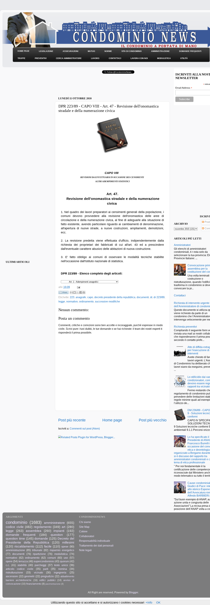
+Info (149, 602)
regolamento (43, 527)
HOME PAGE (23, 51)
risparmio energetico (62, 550)
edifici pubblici (47, 580)
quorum (64, 561)
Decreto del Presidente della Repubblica (40, 540)
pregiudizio (47, 576)
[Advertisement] (96, 86)
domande (41, 538)
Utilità (184, 58)
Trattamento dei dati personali (96, 545)
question (57, 534)
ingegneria (60, 572)
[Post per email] (78, 286)
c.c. (8, 565)
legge (61, 301)
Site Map (84, 526)
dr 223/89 (159, 297)
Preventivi (40, 58)
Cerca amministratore (69, 58)
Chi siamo (85, 522)
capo (90, 297)
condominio (16, 522)
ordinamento (86, 301)
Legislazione (46, 51)
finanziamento (33, 583)
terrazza (23, 561)
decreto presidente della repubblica (114, 297)
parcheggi (40, 565)
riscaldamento (24, 546)
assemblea (33, 531)
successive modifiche (107, 301)
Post (207, 221)
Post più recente (72, 420)
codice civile (15, 527)
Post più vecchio (153, 420)
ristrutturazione (14, 572)
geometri (29, 576)
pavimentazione (52, 584)
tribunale (37, 550)
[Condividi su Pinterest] (83, 292)
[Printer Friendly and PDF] (63, 293)
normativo (72, 301)
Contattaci (115, 58)
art (63, 527)
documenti (143, 297)
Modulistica (164, 58)
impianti (58, 531)
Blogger (133, 592)
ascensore (12, 576)
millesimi (68, 542)
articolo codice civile (19, 568)
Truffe (21, 58)
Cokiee (83, 531)
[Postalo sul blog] (74, 292)
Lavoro (95, 58)
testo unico (61, 565)
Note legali (85, 550)
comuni (51, 557)
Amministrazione (160, 51)
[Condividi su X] (77, 292)
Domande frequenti (190, 51)
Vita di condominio (131, 51)
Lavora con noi (139, 58)
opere (9, 561)
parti (45, 568)
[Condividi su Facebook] (80, 292)
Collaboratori (86, 536)
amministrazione (15, 550)
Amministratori (182, 244)
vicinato (38, 572)
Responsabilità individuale (94, 540)
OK (158, 602)
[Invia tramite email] (71, 292)
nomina (62, 568)
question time (15, 538)
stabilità (22, 565)
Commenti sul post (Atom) (85, 428)
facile (48, 546)
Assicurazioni (70, 51)
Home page (112, 420)
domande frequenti (20, 534)
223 (72, 297)
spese (64, 546)
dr (151, 297)
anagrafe (81, 297)
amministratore (54, 522)
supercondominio (44, 561)
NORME (108, 51)
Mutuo (91, 51)
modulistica (61, 553)
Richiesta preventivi (185, 326)
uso (66, 557)
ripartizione (39, 553)
